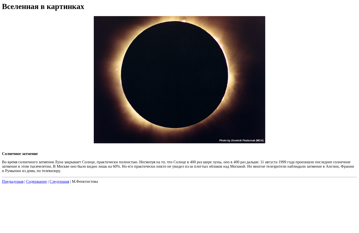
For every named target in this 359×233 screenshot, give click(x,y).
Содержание (36, 181)
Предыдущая (12, 181)
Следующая (59, 181)
